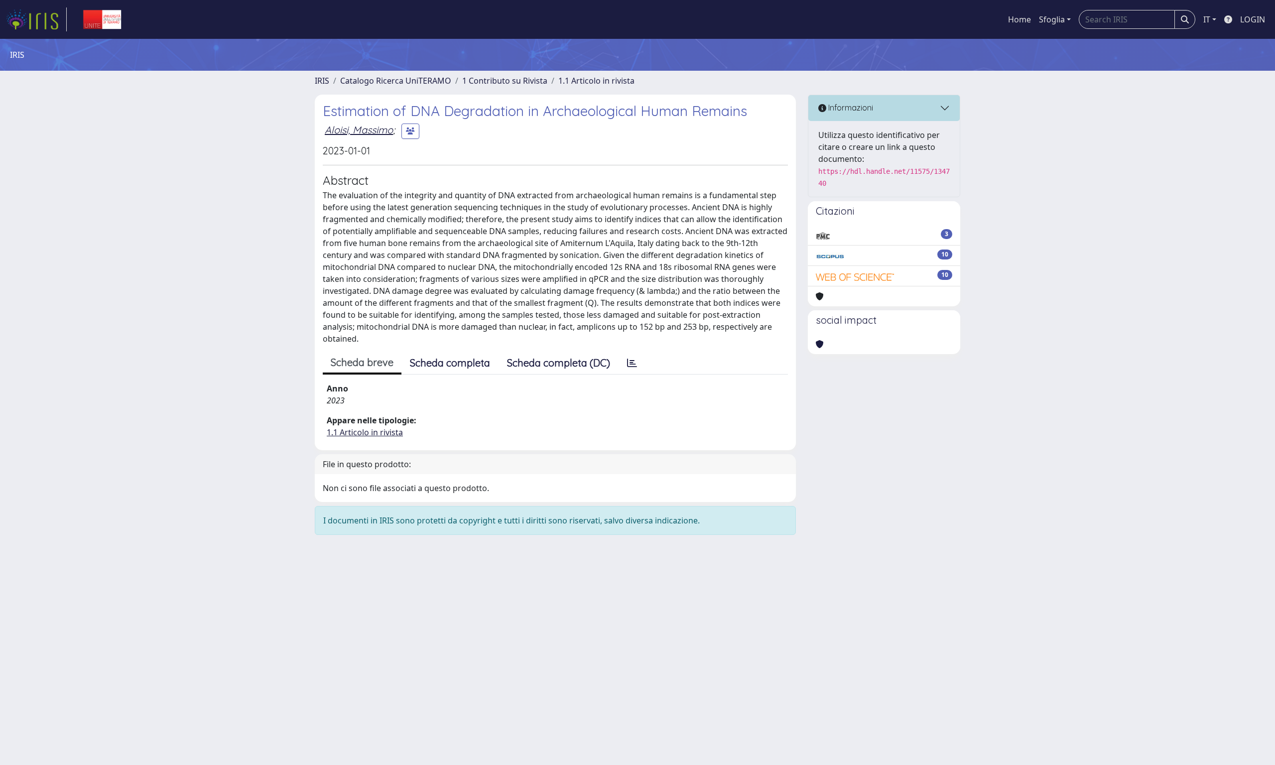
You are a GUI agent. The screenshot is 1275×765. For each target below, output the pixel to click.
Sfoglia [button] (1052, 19)
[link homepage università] (102, 19)
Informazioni (849, 108)
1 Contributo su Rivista (504, 80)
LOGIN (1252, 19)
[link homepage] (36, 19)
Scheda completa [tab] (450, 363)
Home (1019, 19)
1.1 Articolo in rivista (596, 80)
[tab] (632, 363)
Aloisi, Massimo (359, 130)
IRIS (322, 80)
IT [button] (1206, 19)
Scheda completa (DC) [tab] (558, 363)
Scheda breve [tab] (362, 362)
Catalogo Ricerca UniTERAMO (395, 80)
